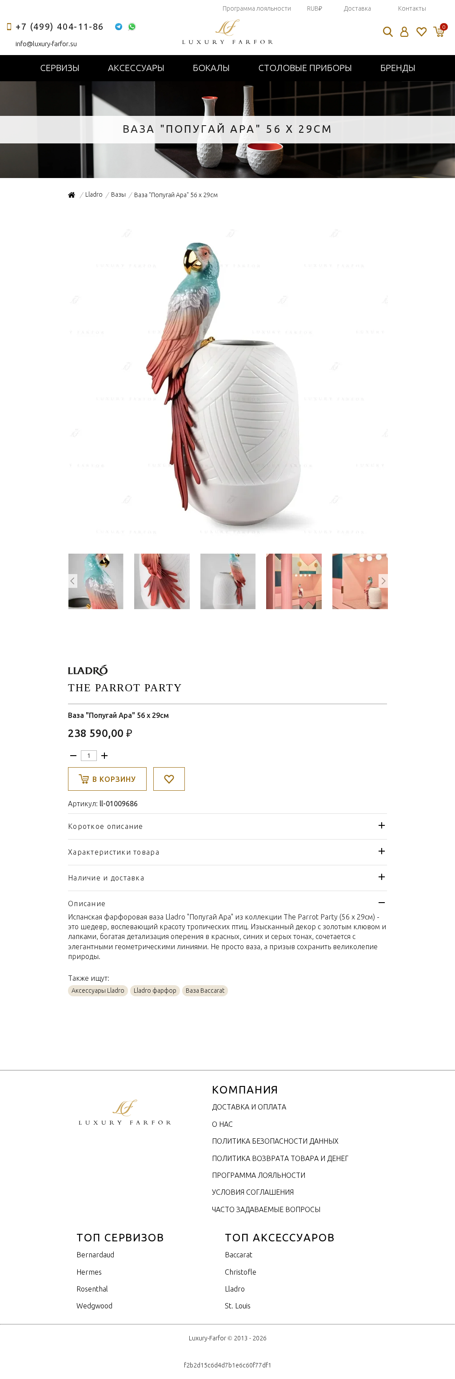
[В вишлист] (169, 779)
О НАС (222, 1124)
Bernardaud (95, 1255)
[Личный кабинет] (404, 32)
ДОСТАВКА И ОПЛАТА (249, 1107)
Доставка (357, 8)
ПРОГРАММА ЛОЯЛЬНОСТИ (258, 1175)
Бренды (397, 68)
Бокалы (211, 68)
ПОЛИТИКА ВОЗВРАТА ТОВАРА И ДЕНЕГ (280, 1158)
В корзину (114, 779)
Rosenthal (92, 1289)
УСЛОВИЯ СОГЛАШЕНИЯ (253, 1192)
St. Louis (238, 1306)
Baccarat (238, 1255)
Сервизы (60, 68)
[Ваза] (228, 538)
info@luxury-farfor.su (46, 44)
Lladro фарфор (155, 990)
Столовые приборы (305, 68)
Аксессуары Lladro (98, 990)
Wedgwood (94, 1306)
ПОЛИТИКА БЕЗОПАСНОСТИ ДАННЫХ (275, 1141)
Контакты (412, 8)
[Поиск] (388, 32)
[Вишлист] (421, 32)
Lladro (235, 1289)
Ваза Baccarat (205, 990)
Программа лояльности (257, 8)
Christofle (240, 1272)
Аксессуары (136, 68)
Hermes (89, 1272)
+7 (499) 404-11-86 (60, 26)
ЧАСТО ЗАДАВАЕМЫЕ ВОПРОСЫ (266, 1209)
